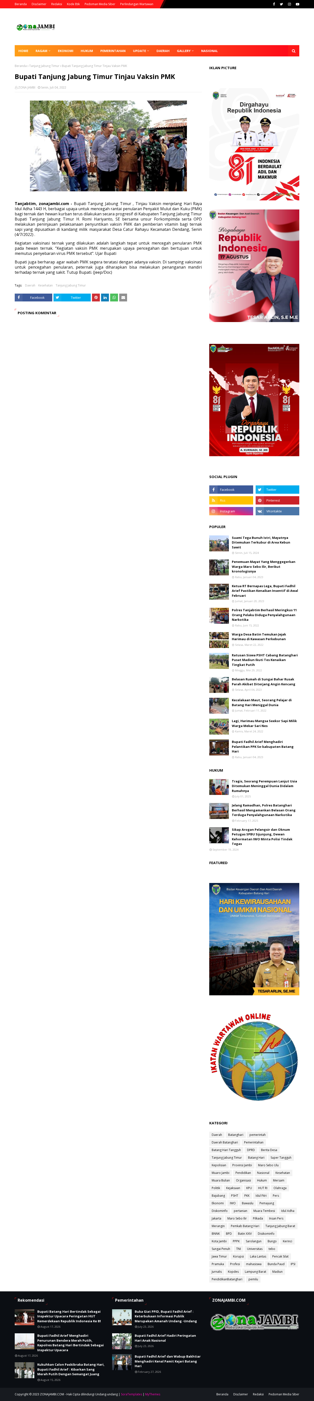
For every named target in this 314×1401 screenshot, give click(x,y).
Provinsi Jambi (242, 1165)
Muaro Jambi (220, 1173)
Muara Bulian (221, 1180)
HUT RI (262, 1188)
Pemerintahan (253, 1142)
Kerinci (287, 1241)
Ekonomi (218, 1203)
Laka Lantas (258, 1256)
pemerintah (257, 1135)
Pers (276, 1195)
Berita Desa (269, 1150)
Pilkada (258, 1218)
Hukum (262, 1180)
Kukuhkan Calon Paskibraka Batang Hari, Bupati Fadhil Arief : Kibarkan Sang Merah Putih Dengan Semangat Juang (71, 1369)
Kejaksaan (233, 1188)
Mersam (278, 1180)
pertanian (240, 1211)
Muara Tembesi (264, 1211)
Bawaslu (247, 1203)
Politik (216, 1188)
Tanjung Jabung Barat (280, 1226)
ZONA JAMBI (26, 87)
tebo (272, 1249)
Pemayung (267, 1203)
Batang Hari (256, 1157)
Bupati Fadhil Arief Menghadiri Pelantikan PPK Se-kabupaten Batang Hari (263, 746)
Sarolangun (254, 1241)
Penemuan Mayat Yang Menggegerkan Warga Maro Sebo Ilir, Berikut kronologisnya (263, 566)
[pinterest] (277, 500)
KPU (249, 1188)
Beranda (21, 4)
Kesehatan (45, 285)
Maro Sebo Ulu (268, 1165)
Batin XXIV (245, 1234)
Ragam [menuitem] (41, 51)
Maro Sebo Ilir (237, 1218)
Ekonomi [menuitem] (65, 51)
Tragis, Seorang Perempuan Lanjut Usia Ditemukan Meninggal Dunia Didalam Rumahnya (264, 786)
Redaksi (56, 4)
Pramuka (218, 1264)
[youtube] (297, 4)
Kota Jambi (219, 1241)
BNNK (216, 1234)
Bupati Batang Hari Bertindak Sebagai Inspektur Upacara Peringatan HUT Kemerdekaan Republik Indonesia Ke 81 (69, 1316)
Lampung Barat (255, 1272)
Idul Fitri (261, 1195)
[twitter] (281, 4)
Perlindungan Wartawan (136, 4)
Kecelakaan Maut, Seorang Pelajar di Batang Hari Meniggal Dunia (262, 702)
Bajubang (218, 1195)
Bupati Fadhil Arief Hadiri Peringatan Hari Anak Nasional (165, 1338)
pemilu (253, 1279)
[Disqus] (108, 390)
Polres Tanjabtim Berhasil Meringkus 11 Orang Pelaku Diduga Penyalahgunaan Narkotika (264, 615)
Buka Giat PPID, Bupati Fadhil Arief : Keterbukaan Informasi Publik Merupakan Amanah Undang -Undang (166, 1316)
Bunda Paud (276, 1264)
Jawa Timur (219, 1256)
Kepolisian (219, 1165)
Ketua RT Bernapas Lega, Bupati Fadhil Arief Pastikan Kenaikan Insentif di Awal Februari (265, 591)
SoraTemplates (131, 1394)
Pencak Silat (280, 1256)
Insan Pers (276, 1218)
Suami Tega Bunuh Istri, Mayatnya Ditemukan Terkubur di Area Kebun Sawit (261, 542)
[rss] (231, 500)
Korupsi (238, 1256)
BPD (229, 1234)
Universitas (254, 1249)
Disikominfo (266, 1234)
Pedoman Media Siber (100, 4)
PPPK (236, 1241)
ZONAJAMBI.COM (52, 1394)
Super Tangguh (281, 1157)
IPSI (293, 1264)
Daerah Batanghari (225, 1142)
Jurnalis (217, 1272)
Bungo (272, 1241)
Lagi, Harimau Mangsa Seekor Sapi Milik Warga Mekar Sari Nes (264, 723)
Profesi (235, 1264)
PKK (246, 1195)
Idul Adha (287, 1211)
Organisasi (243, 1180)
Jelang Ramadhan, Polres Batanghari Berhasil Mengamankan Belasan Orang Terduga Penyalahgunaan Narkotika (264, 810)
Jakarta (216, 1218)
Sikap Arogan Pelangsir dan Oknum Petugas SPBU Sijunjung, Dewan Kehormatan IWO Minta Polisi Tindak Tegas (262, 836)
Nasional (263, 1173)
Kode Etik (73, 4)
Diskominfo (220, 1211)
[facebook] (274, 4)
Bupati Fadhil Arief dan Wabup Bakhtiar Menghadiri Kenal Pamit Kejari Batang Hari (168, 1361)
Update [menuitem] (139, 51)
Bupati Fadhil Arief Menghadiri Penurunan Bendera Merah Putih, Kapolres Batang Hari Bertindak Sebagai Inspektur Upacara (70, 1342)
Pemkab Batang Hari (245, 1226)
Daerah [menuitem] (163, 51)
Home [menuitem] (23, 51)
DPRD (251, 1150)
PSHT (234, 1195)
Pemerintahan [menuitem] (113, 51)
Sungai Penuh (221, 1249)
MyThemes (152, 1394)
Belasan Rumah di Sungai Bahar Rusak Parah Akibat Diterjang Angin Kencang (263, 681)
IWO (233, 1203)
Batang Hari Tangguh (226, 1150)
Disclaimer (39, 4)
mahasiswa (254, 1264)
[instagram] (289, 4)
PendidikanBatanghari (227, 1279)
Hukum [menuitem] (87, 51)
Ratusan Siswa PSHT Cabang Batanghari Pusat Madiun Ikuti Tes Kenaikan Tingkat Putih (265, 660)
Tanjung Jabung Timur (44, 66)
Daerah (30, 285)
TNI (238, 1249)
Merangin (218, 1226)
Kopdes (233, 1272)
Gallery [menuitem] (184, 51)
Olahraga (280, 1188)
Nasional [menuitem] (209, 51)
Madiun (277, 1272)
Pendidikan (243, 1173)
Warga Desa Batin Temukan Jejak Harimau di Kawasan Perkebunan (259, 636)
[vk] (277, 511)
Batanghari (235, 1135)
